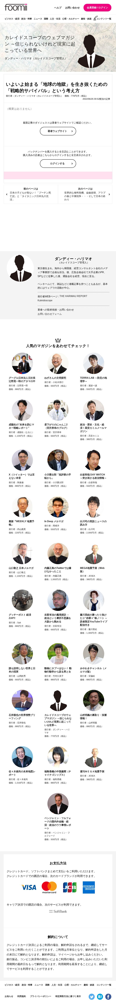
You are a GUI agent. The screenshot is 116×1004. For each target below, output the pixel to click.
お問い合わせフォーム (50, 314)
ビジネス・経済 (12, 18)
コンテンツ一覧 (104, 18)
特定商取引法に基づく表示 (68, 996)
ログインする (57, 163)
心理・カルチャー (70, 18)
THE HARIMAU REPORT (73, 296)
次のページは (84, 194)
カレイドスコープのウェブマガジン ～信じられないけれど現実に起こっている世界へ (40, 44)
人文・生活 (55, 18)
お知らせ (9, 996)
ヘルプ (57, 7)
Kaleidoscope (45, 300)
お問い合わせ (72, 7)
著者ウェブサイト (57, 131)
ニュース (38, 18)
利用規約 (21, 996)
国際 (46, 18)
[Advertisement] (58, 228)
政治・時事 (26, 18)
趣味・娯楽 (86, 18)
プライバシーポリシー (40, 996)
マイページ (65, 954)
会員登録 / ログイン (97, 7)
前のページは (30, 194)
